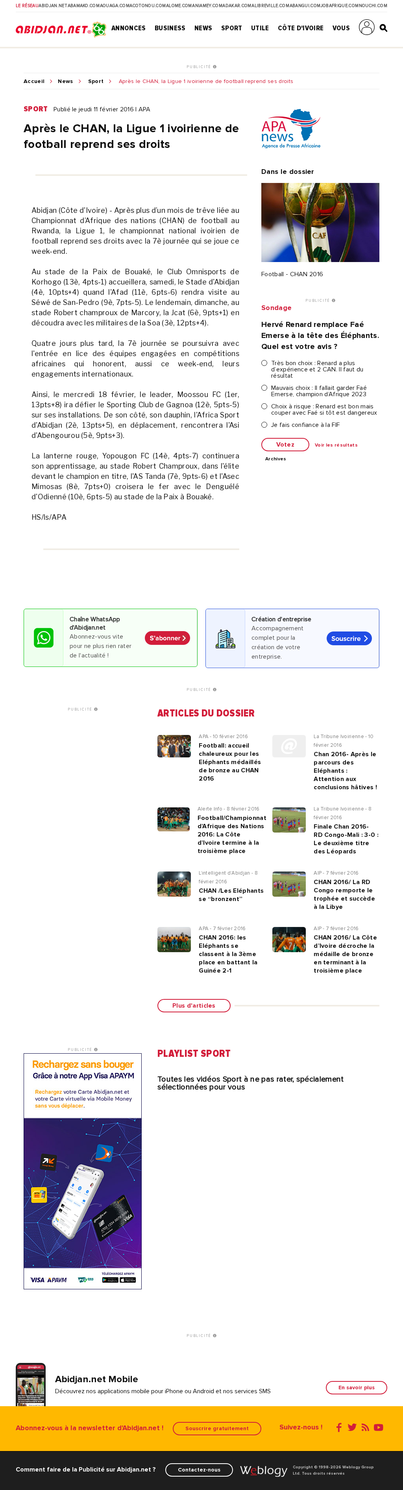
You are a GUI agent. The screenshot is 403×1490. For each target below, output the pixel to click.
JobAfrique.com (340, 6)
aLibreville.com (270, 6)
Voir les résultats (336, 445)
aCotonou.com (147, 6)
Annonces (128, 28)
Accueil (34, 81)
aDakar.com (236, 6)
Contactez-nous (199, 1469)
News (203, 28)
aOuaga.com (114, 6)
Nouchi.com (373, 6)
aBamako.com (84, 6)
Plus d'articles (194, 1006)
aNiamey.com (207, 6)
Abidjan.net (53, 6)
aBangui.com (305, 6)
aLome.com (179, 6)
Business (170, 28)
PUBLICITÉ (200, 67)
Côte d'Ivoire (301, 28)
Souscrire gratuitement (217, 1428)
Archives (276, 459)
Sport (231, 28)
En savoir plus (356, 1387)
